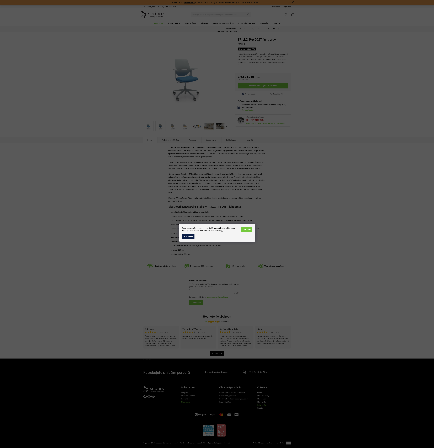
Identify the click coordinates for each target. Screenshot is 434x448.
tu (222, 230)
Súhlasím (247, 229)
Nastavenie (188, 236)
